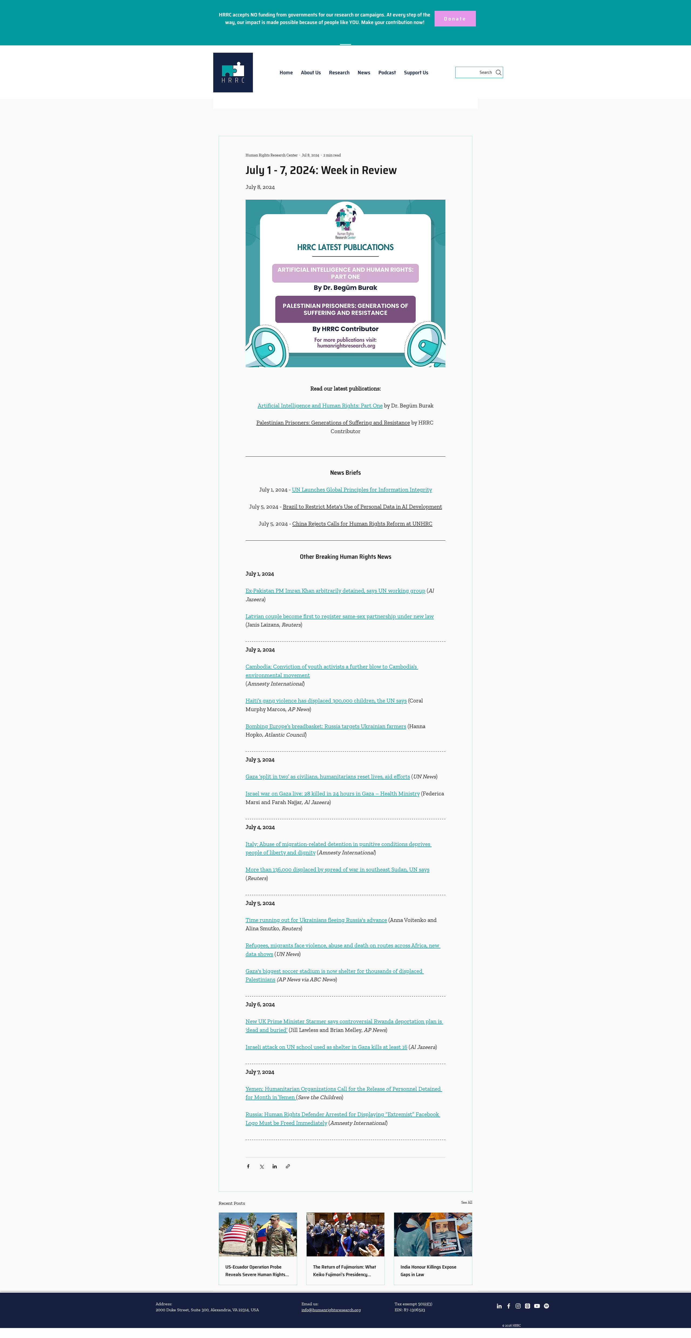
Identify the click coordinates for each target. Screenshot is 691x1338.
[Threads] (527, 1306)
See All (466, 1202)
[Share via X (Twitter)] (261, 1166)
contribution (399, 22)
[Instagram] (518, 1306)
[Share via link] (287, 1166)
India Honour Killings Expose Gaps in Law (428, 1270)
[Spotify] (546, 1306)
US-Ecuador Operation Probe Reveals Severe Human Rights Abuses (255, 1270)
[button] (311, 72)
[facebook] (508, 1306)
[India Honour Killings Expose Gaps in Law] (433, 1234)
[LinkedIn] (499, 1306)
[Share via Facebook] (248, 1166)
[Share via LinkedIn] (274, 1166)
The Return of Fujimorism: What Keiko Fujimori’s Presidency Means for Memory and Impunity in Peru (345, 1270)
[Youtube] (537, 1306)
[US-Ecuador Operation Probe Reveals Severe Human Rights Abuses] (258, 1234)
